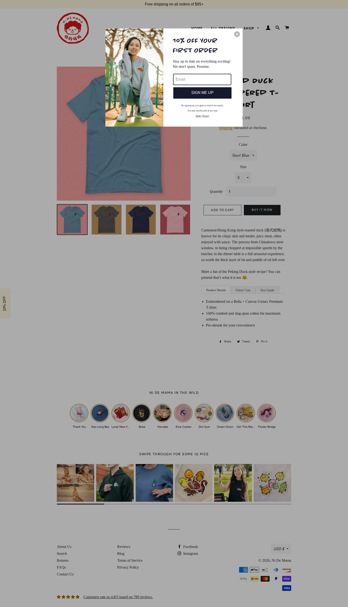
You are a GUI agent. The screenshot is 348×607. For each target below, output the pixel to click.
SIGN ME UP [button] (202, 93)
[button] (237, 34)
